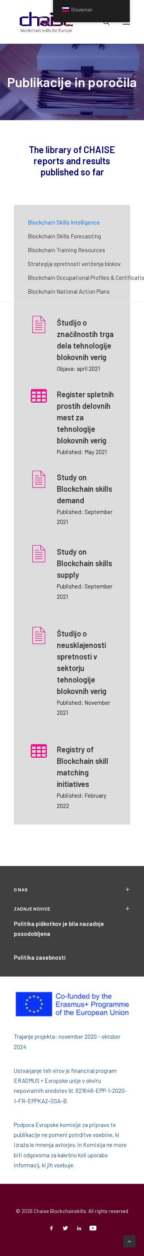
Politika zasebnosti (40, 957)
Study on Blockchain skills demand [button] (84, 489)
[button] (39, 329)
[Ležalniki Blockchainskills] (46, 21)
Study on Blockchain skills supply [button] (84, 563)
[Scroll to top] (129, 1240)
